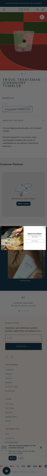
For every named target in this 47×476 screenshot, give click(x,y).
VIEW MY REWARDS (34, 241)
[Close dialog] (44, 227)
